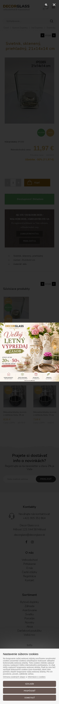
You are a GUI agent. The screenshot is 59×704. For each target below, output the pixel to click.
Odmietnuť (29, 698)
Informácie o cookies (36, 677)
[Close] (54, 4)
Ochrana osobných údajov (14, 677)
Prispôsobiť (29, 691)
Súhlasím (29, 684)
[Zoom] (46, 4)
